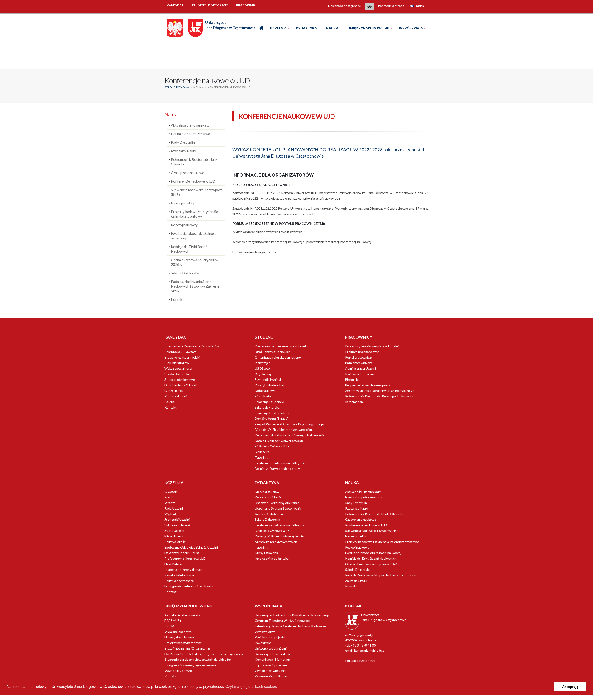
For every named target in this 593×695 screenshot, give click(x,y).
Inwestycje (263, 643)
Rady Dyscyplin (183, 142)
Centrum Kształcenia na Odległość (280, 463)
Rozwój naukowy (184, 225)
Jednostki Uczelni (177, 519)
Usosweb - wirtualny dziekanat (277, 503)
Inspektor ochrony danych (183, 569)
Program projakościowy (362, 352)
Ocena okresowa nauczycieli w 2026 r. (194, 262)
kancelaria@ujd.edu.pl (369, 650)
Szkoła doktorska (267, 407)
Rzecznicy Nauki (183, 151)
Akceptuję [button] (570, 687)
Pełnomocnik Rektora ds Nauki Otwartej (194, 161)
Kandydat (175, 5)
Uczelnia (278, 28)
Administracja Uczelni (360, 368)
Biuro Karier (263, 396)
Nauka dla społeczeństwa (190, 134)
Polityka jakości (175, 542)
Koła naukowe (265, 391)
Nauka (332, 28)
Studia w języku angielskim (183, 357)
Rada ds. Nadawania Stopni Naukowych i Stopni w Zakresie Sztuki (195, 286)
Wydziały (171, 514)
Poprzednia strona (391, 6)
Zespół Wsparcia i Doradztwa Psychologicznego (289, 424)
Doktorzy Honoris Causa (181, 553)
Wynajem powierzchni (270, 671)
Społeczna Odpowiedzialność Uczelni (191, 547)
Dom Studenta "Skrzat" (181, 385)
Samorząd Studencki (269, 402)
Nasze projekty (182, 203)
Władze (170, 503)
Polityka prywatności (179, 581)
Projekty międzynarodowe (183, 643)
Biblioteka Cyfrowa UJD (272, 446)
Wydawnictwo (265, 632)
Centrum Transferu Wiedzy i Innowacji (282, 620)
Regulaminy (263, 374)
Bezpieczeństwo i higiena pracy (277, 468)
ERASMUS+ (173, 620)
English (419, 6)
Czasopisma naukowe (187, 173)
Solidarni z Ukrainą (177, 525)
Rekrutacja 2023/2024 (180, 352)
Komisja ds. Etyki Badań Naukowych (189, 248)
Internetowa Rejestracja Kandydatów (191, 346)
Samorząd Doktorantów (272, 413)
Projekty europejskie (270, 637)
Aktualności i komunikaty (190, 125)
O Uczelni (171, 492)
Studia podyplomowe (179, 379)
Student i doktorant (209, 5)
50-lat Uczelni (174, 531)
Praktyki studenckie (269, 385)
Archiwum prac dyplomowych (276, 542)
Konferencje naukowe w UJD (193, 181)
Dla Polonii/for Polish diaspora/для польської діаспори (203, 654)
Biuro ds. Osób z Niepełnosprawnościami (284, 430)
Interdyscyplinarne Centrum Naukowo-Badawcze (290, 626)
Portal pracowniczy (358, 357)
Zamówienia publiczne (271, 676)
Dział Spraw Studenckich (272, 352)
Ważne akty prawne (178, 671)
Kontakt (177, 299)
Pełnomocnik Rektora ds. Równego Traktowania (289, 435)
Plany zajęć (262, 363)
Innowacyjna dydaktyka (272, 558)
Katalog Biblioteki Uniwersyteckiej (279, 441)
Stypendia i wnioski (268, 379)
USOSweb (262, 368)
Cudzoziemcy (173, 391)
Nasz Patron (173, 564)
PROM (169, 626)
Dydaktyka (306, 28)
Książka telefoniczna (360, 374)
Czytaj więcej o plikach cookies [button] (251, 687)
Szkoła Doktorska (185, 273)
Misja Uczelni (173, 536)
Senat (168, 497)
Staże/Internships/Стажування (187, 648)
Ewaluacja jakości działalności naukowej (194, 235)
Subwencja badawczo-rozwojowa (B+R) (197, 192)
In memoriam (354, 402)
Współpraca (411, 28)
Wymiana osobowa (178, 632)
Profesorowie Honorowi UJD (185, 558)
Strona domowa (177, 87)
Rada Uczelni (173, 508)
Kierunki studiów (176, 363)
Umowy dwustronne (179, 637)
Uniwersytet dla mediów (272, 654)
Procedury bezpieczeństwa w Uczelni (281, 346)
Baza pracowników (358, 363)
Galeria (169, 402)
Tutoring (261, 457)
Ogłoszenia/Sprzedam (271, 665)
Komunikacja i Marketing (272, 659)
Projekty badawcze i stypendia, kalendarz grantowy (195, 213)
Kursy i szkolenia (176, 396)
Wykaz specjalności (178, 368)
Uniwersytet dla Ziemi (271, 648)
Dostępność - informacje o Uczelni (188, 586)
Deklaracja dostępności (344, 6)
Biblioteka (262, 452)
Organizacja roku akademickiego (278, 357)
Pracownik (245, 5)
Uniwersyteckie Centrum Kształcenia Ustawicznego (292, 615)
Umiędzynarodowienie (368, 28)
